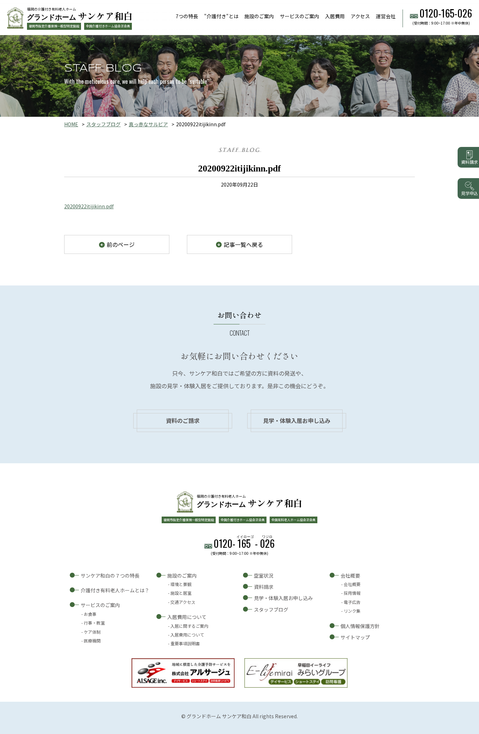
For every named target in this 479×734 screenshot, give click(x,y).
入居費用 (335, 16)
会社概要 (350, 575)
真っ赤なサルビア (148, 124)
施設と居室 (180, 593)
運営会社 (386, 16)
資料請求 (264, 586)
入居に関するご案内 (189, 626)
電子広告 (352, 602)
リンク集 (352, 611)
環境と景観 (180, 584)
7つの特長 (187, 16)
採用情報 (352, 593)
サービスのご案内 (299, 16)
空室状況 (264, 575)
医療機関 (92, 641)
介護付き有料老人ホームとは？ (115, 590)
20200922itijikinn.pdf (89, 206)
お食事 (90, 614)
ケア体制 (92, 632)
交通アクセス (182, 602)
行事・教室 (94, 623)
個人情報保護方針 (360, 625)
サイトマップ (355, 637)
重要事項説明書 (185, 643)
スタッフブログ (103, 124)
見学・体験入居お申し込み (296, 420)
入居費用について (187, 616)
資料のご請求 (183, 420)
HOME (71, 124)
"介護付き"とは (221, 16)
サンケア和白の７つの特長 (110, 575)
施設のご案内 (259, 16)
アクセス (360, 16)
